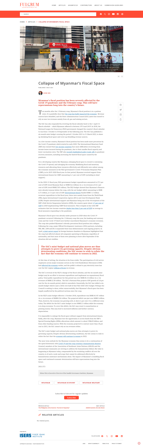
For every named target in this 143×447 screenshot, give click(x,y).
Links (84, 443)
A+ (118, 76)
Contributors (86, 5)
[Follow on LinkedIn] (118, 14)
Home (54, 5)
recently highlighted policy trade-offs (81, 152)
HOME (22, 22)
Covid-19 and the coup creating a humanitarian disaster (79, 343)
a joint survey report (50, 231)
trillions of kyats (60, 268)
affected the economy (50, 265)
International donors (73, 193)
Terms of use (105, 443)
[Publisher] (32, 435)
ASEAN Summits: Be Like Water (95, 407)
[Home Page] (29, 5)
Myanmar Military (91, 383)
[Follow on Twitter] (105, 14)
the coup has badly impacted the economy (81, 114)
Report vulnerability (93, 443)
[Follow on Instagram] (109, 14)
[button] (139, 443)
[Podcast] (122, 14)
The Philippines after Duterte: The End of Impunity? (54, 407)
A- (122, 76)
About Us (98, 5)
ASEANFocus (73, 5)
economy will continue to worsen (68, 336)
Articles (62, 5)
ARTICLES (31, 22)
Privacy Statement (117, 443)
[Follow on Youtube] (113, 14)
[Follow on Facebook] (101, 14)
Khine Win (46, 93)
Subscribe (71, 397)
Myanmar (45, 383)
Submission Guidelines (114, 5)
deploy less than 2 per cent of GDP (79, 208)
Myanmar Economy (66, 383)
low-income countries (64, 147)
